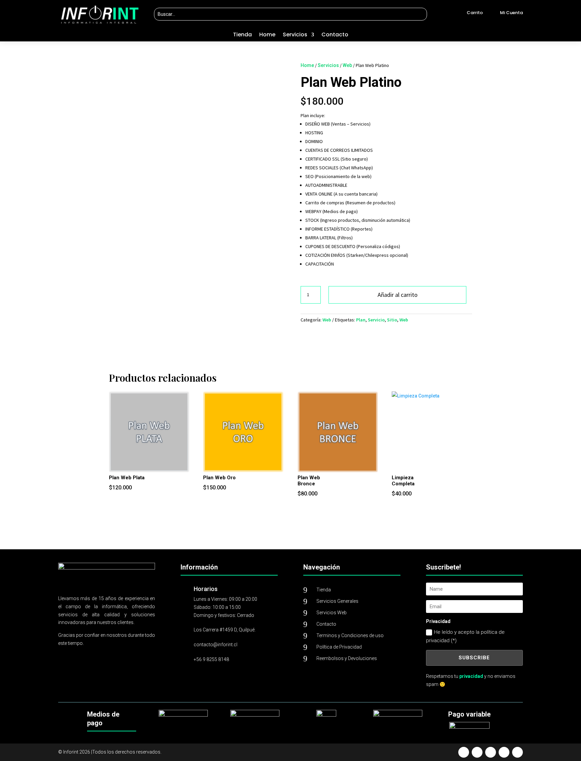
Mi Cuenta (511, 12)
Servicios (295, 35)
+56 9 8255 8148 (211, 659)
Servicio (376, 320)
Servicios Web (331, 612)
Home (267, 35)
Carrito (475, 12)
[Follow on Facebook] (463, 752)
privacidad (471, 676)
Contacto (334, 35)
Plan (360, 320)
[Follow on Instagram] (490, 752)
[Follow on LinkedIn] (517, 752)
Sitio (392, 320)
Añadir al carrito (398, 295)
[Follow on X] (477, 752)
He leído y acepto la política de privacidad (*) (465, 636)
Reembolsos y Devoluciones (346, 658)
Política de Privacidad (339, 647)
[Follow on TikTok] (504, 752)
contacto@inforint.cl (215, 644)
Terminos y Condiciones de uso (350, 635)
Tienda (242, 35)
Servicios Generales (337, 601)
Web (347, 65)
